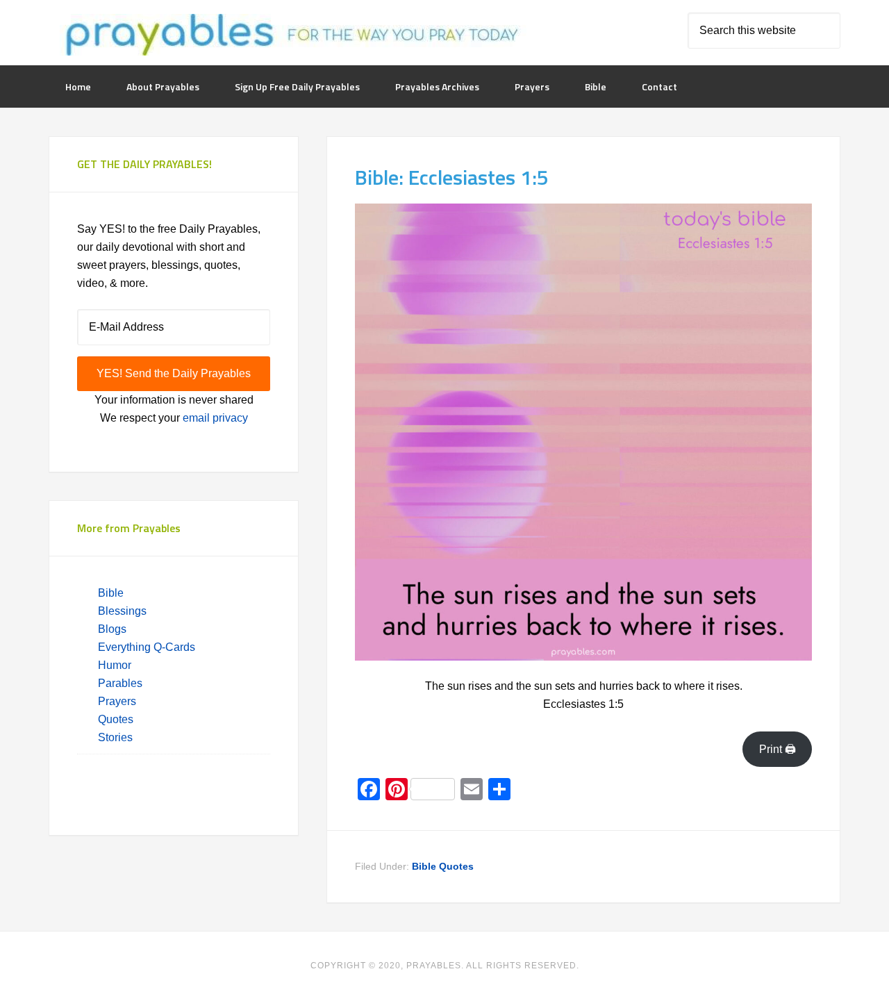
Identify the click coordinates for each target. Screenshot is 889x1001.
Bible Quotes (443, 866)
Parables (120, 683)
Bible (112, 593)
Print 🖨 (777, 749)
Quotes (115, 719)
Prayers (117, 701)
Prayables (290, 36)
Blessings (122, 611)
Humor (114, 665)
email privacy (215, 418)
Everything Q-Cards (146, 647)
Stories (115, 737)
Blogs (112, 629)
